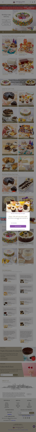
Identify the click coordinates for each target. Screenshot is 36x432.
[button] (18, 226)
